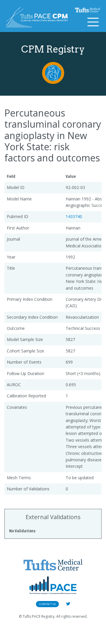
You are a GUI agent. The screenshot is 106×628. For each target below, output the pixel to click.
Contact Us (47, 604)
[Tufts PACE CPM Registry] (37, 17)
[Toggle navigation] (93, 22)
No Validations (22, 531)
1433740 (74, 216)
